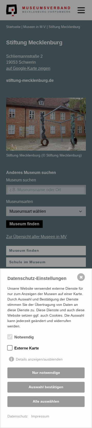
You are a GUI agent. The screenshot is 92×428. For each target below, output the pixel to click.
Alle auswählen (46, 401)
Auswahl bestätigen (46, 387)
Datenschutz (17, 416)
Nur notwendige (46, 373)
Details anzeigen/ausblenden (39, 359)
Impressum (40, 416)
